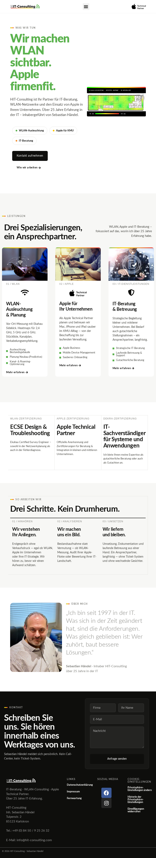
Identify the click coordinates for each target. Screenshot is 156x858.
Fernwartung (74, 798)
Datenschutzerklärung (80, 785)
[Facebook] (106, 793)
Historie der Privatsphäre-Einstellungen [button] (136, 800)
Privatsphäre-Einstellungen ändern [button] (140, 789)
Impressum (73, 791)
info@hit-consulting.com (34, 840)
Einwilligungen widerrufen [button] (136, 810)
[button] (86, 6)
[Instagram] (106, 803)
